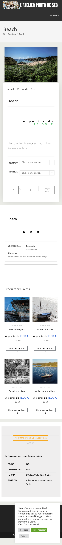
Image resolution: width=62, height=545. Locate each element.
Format (13, 163)
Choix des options (17, 348)
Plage (44, 257)
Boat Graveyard (17, 329)
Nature (23, 257)
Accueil (11, 89)
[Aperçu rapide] (19, 340)
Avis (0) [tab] (30, 443)
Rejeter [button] (24, 536)
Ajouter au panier (46, 190)
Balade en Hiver (17, 391)
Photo (38, 257)
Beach (22, 34)
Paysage (31, 257)
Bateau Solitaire (45, 329)
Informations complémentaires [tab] (31, 438)
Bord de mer (13, 257)
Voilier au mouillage (45, 391)
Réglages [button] (24, 529)
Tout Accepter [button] (39, 529)
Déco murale (22, 89)
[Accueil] (4, 34)
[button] (24, 232)
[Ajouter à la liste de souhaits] (13, 190)
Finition (13, 171)
